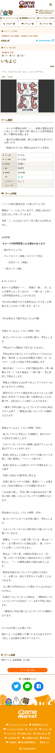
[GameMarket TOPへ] (27, 714)
